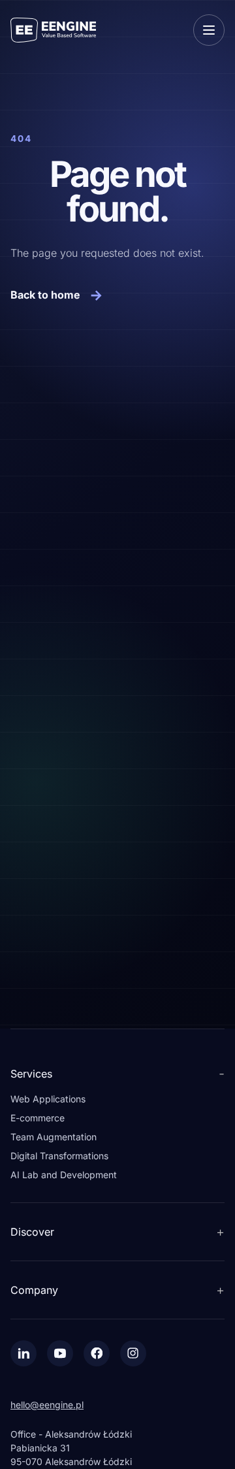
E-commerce (37, 1117)
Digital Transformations (59, 1155)
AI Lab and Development (63, 1174)
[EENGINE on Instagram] (133, 1353)
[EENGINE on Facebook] (97, 1353)
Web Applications (48, 1098)
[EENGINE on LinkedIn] (23, 1353)
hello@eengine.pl (47, 1404)
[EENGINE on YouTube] (60, 1353)
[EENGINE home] (53, 30)
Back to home (56, 294)
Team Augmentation (53, 1136)
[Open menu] (209, 30)
